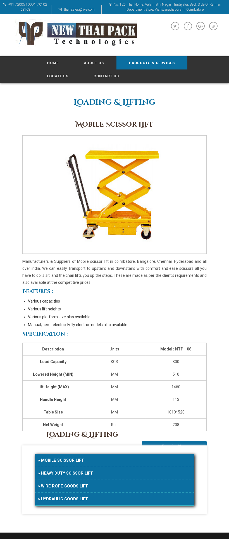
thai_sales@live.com (79, 9)
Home (53, 63)
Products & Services (152, 63)
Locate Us (57, 76)
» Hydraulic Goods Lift (63, 499)
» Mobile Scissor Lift (61, 460)
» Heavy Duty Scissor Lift (65, 473)
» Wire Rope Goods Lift (63, 486)
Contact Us (106, 76)
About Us (94, 63)
